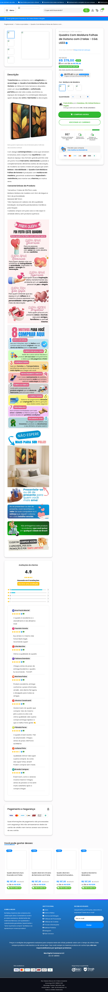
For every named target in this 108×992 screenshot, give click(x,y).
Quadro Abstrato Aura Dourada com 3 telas (15, 874)
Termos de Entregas (51, 916)
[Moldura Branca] (70, 87)
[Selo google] (89, 969)
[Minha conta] (93, 10)
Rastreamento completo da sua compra (70, 2)
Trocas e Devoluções (51, 925)
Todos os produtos (21, 24)
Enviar (89, 925)
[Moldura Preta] (78, 87)
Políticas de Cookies (51, 922)
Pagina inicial (8, 24)
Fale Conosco (49, 934)
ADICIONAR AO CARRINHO (79, 122)
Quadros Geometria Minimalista (89, 874)
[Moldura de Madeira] (62, 87)
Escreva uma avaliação (28, 584)
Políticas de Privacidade (52, 919)
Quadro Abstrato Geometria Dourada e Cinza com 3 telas (65, 874)
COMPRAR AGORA (81, 114)
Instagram (47, 931)
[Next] (104, 871)
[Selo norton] (77, 969)
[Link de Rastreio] (97, 11)
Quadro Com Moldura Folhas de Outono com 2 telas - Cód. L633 (78, 39)
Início (46, 910)
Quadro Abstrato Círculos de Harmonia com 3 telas (41, 874)
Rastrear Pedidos (50, 928)
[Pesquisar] (86, 10)
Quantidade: (64, 97)
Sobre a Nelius (49, 913)
